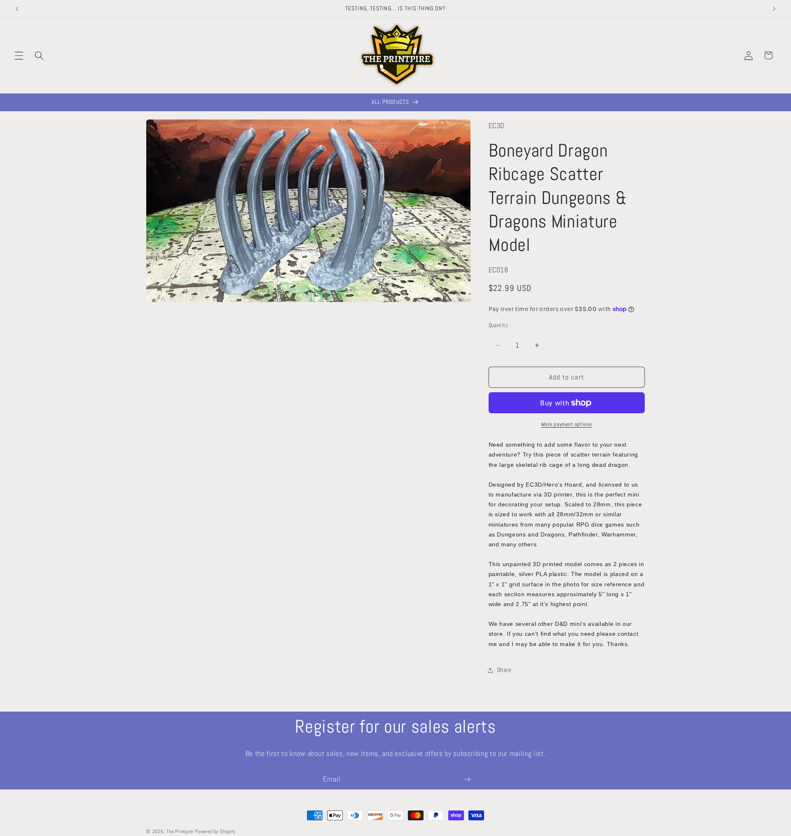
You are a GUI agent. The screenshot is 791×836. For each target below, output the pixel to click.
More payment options (566, 424)
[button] (19, 55)
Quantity (498, 325)
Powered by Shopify (215, 831)
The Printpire (179, 831)
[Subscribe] (467, 779)
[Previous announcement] (17, 8)
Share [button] (504, 670)
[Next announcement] (774, 8)
